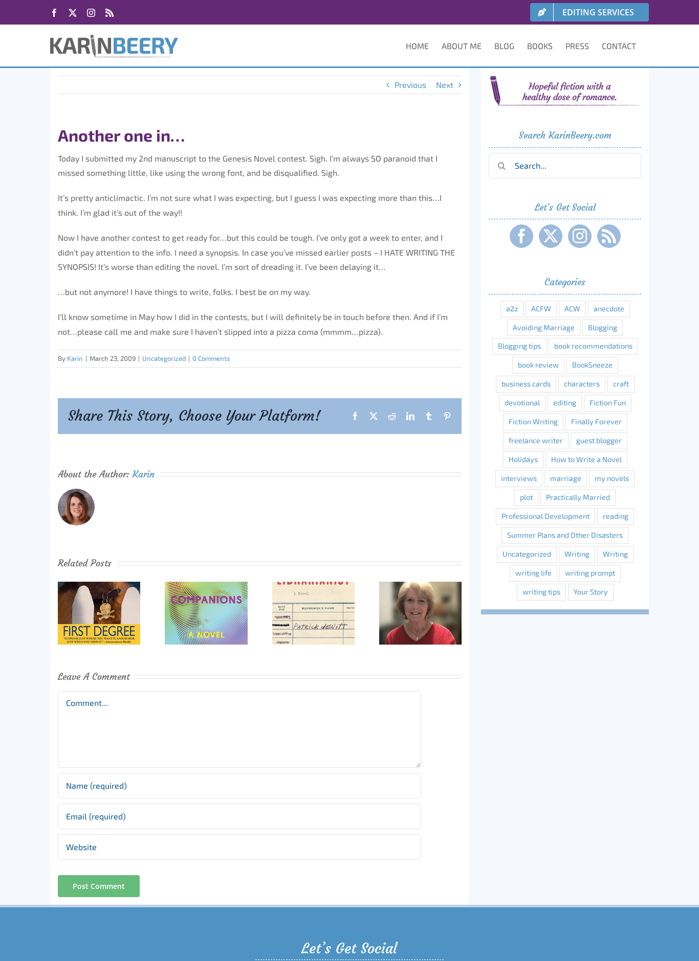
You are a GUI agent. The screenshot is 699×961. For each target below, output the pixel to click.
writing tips (541, 591)
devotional (522, 402)
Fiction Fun (607, 402)
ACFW (541, 308)
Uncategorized (164, 358)
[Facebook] (521, 236)
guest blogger (599, 440)
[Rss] (609, 236)
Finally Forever (596, 421)
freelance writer (536, 440)
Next (444, 84)
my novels (612, 478)
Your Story (591, 591)
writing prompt (590, 572)
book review (538, 364)
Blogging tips (519, 345)
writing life (533, 572)
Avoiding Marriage (544, 327)
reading (615, 516)
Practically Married (578, 497)
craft (621, 383)
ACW (572, 308)
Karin (75, 358)
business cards (526, 383)
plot (526, 497)
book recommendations (593, 345)
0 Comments (211, 358)
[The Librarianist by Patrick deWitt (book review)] (313, 586)
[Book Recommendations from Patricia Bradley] (420, 586)
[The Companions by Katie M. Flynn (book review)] (206, 586)
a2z (512, 308)
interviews (519, 478)
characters (582, 383)
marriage (565, 478)
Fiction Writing (533, 421)
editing (564, 402)
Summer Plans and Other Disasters (565, 535)
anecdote (609, 308)
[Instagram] (580, 236)
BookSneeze (592, 364)
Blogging (602, 327)
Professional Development (545, 516)
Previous (410, 84)
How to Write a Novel (586, 459)
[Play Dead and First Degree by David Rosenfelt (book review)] (99, 586)
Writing (576, 554)
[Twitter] (550, 236)
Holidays (523, 459)
